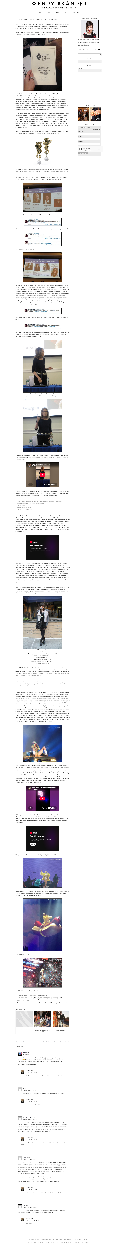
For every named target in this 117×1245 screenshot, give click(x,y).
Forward (23, 334)
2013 (49, 655)
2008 (52, 661)
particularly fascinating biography (46, 285)
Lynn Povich (30, 179)
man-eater (33, 169)
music (43, 1036)
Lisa (24, 1205)
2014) (48, 657)
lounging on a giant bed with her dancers (35, 816)
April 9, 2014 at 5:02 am (29, 1090)
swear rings (53, 171)
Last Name (80, 141)
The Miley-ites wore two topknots (26, 700)
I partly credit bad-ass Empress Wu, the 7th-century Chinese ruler (42, 117)
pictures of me (51, 1036)
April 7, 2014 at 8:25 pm (29, 1054)
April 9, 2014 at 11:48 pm (30, 1119)
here (17, 171)
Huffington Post (45, 767)
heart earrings (20, 707)
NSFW (17, 822)
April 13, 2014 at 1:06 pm (30, 1207)
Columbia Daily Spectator (32, 32)
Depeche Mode (55, 717)
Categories (80, 68)
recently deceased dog (42, 818)
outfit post (46, 1036)
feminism (30, 1036)
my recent (48, 593)
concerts (26, 1036)
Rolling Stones (36, 717)
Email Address (81, 132)
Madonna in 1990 (52, 816)
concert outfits (55, 593)
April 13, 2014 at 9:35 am (30, 1159)
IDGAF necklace (64, 171)
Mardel (25, 1157)
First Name (80, 136)
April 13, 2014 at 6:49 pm (32, 1190)
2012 (56, 653)
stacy (24, 1052)
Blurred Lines (39, 773)
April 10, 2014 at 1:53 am (32, 1101)
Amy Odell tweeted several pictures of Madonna (39, 694)
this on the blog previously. (61, 99)
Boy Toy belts (46, 706)
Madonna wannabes (46, 698)
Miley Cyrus (39, 1036)
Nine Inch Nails (44, 717)
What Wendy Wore (58, 1036)
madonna (34, 1036)
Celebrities (22, 1036)
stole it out (54, 773)
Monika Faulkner (27, 1117)
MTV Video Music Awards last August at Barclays (30, 702)
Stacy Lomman (50, 653)
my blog (34, 767)
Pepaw (49, 721)
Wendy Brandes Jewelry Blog (58, 4)
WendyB (28, 1070)
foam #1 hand (64, 771)
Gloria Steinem (45, 334)
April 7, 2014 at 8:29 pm (32, 1072)
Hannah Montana (29, 815)
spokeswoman (26, 109)
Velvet (44, 652)
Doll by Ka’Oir (45, 663)
